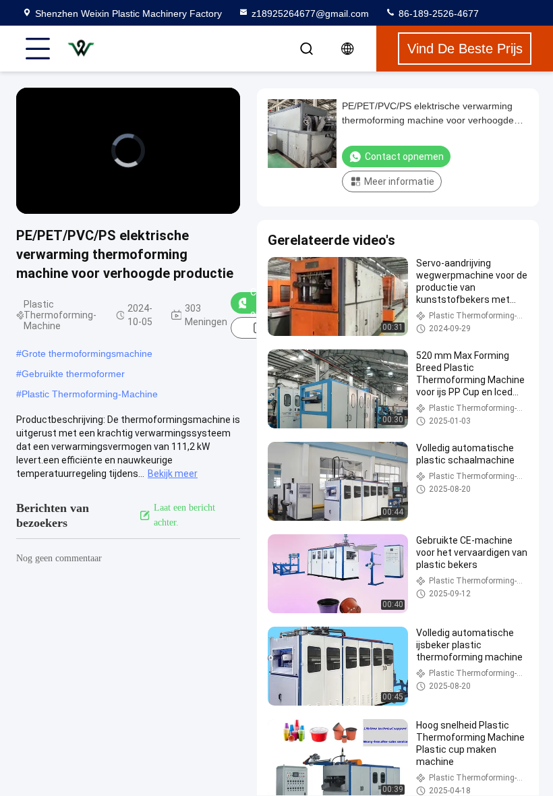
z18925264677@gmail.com (310, 13)
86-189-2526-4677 (437, 13)
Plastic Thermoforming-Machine (90, 394)
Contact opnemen (404, 156)
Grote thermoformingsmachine (87, 353)
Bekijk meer (173, 473)
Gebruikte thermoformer (73, 373)
